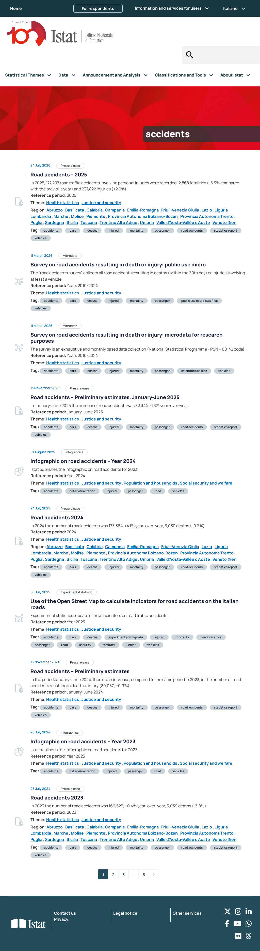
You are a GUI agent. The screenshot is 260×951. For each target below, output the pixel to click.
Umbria (147, 222)
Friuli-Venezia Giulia (180, 210)
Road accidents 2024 (56, 517)
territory (109, 645)
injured (114, 230)
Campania (115, 210)
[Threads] (249, 937)
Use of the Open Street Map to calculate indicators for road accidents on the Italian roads (134, 604)
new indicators (211, 637)
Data (63, 75)
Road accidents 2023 (56, 797)
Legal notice (125, 913)
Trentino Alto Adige (118, 222)
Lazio (207, 210)
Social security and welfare (206, 483)
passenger (162, 230)
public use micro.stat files (199, 300)
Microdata (70, 255)
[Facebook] (227, 925)
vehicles (40, 238)
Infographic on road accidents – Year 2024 (83, 461)
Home (16, 8)
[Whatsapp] (249, 925)
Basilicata (74, 210)
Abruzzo (54, 210)
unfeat (131, 645)
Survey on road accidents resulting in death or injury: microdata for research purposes (126, 337)
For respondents (98, 8)
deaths (92, 230)
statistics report (225, 230)
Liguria (221, 210)
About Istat (231, 75)
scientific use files (194, 371)
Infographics (74, 452)
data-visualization (82, 491)
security (85, 645)
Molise (77, 216)
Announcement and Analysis (111, 75)
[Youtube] (237, 925)
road (157, 491)
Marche (61, 216)
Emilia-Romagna (143, 210)
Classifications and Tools (180, 75)
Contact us (65, 913)
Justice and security (101, 202)
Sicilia (72, 222)
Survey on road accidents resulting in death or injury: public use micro (118, 264)
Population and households (150, 483)
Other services (187, 913)
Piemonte (95, 216)
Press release (70, 165)
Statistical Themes (24, 75)
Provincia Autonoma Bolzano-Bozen (143, 216)
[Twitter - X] (227, 912)
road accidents (192, 230)
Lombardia (40, 216)
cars (73, 230)
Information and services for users (168, 8)
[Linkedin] (249, 912)
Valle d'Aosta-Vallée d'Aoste (183, 222)
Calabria (95, 210)
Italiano (230, 8)
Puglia (36, 222)
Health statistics (62, 202)
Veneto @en (224, 222)
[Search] (188, 55)
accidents (51, 230)
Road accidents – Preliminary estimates (79, 671)
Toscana (88, 222)
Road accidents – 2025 (58, 174)
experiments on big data (126, 637)
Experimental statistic (76, 592)
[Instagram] (238, 912)
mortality (136, 230)
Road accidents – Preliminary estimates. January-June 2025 (105, 397)
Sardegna (54, 222)
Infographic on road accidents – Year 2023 (83, 741)
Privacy (61, 919)
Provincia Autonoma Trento (207, 216)
